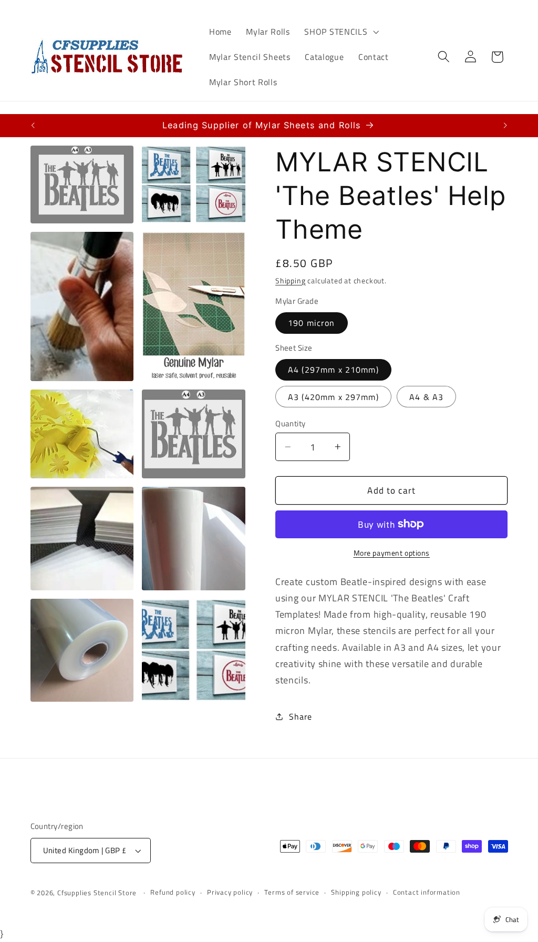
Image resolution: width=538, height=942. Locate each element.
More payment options (392, 553)
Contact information (426, 892)
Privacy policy (230, 892)
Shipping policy (356, 892)
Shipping (290, 280)
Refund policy (172, 892)
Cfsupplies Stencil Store (97, 893)
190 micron (311, 322)
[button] (340, 31)
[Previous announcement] (32, 125)
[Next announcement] (505, 125)
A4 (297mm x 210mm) (333, 369)
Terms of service (291, 892)
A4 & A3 (426, 397)
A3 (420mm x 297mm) (333, 397)
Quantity (290, 423)
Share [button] (300, 716)
